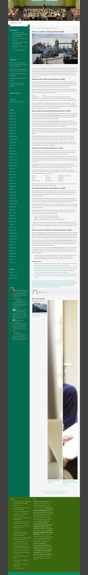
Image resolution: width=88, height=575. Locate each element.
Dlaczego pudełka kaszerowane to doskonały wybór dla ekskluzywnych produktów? (17, 84)
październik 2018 (14, 200)
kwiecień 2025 (13, 121)
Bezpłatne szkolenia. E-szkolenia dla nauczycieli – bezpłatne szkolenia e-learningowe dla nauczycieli (20, 534)
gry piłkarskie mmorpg (40, 515)
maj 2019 (12, 180)
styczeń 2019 (13, 192)
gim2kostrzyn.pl (48, 65)
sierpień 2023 (13, 142)
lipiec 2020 (13, 168)
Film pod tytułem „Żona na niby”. (21, 290)
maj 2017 (12, 250)
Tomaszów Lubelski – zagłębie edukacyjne (22, 511)
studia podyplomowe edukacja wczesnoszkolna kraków (58, 285)
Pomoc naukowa (17, 529)
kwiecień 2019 (13, 183)
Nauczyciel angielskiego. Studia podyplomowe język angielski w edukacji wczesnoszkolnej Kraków (20, 34)
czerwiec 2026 (13, 115)
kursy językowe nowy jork (43, 283)
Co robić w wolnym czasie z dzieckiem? (21, 550)
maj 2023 (12, 148)
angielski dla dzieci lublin (69, 280)
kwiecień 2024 (13, 130)
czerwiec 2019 (13, 177)
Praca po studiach (17, 505)
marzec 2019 (13, 186)
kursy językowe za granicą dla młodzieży (57, 283)
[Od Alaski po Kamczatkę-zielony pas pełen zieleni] (39, 306)
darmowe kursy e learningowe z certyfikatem (39, 508)
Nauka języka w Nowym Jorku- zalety (21, 541)
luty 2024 (12, 133)
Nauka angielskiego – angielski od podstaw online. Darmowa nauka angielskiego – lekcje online (54, 273)
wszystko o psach (38, 558)
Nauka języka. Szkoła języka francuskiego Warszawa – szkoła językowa (49, 263)
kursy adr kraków (43, 521)
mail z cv (39, 530)
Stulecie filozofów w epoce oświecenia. (21, 543)
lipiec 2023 (13, 145)
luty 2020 (12, 171)
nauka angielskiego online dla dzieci (54, 284)
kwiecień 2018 (13, 218)
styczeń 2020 (13, 174)
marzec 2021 (13, 159)
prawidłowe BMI (44, 538)
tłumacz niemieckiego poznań (45, 552)
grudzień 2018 (13, 195)
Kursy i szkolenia (14, 275)
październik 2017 (14, 236)
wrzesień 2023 (13, 139)
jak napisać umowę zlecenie (44, 517)
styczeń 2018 (13, 227)
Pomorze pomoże (18, 299)
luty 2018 (12, 224)
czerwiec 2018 (13, 212)
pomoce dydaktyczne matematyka (44, 536)
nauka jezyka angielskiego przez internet (43, 532)
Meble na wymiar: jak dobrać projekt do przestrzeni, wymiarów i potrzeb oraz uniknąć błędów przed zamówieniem (18, 64)
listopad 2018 (13, 197)
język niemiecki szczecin (45, 519)
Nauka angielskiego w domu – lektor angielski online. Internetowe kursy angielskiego (52, 266)
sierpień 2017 (13, 241)
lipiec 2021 (13, 156)
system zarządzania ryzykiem (43, 541)
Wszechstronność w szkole (19, 568)
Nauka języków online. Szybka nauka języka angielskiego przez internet (49, 270)
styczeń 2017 (13, 262)
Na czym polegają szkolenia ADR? (18, 50)
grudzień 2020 (13, 162)
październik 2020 (14, 165)
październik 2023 (14, 136)
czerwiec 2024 (13, 127)
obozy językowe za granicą (41, 285)
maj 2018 (12, 215)
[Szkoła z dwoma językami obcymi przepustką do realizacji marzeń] (70, 389)
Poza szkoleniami (14, 278)
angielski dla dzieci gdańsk (58, 280)
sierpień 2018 (13, 206)
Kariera (12, 272)
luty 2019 (12, 189)
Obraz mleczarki (18, 332)
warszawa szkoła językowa (37, 556)
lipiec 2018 (13, 209)
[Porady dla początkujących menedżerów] (55, 389)
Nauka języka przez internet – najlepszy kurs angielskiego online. (55, 491)
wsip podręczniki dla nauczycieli (46, 556)
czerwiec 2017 (13, 247)
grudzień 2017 (13, 230)
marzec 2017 (13, 256)
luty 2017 (12, 259)
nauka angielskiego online (41, 284)
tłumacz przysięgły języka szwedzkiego (42, 554)
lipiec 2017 (13, 244)
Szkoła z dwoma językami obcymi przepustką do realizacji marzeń (70, 482)
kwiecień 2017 (13, 253)
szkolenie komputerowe (39, 548)
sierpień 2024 (13, 124)
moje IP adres (44, 530)
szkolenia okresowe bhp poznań (45, 547)
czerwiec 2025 (13, 118)
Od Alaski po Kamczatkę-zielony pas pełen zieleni (54, 493)
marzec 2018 (13, 221)
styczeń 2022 (13, 151)
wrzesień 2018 (13, 203)
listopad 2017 (13, 233)
